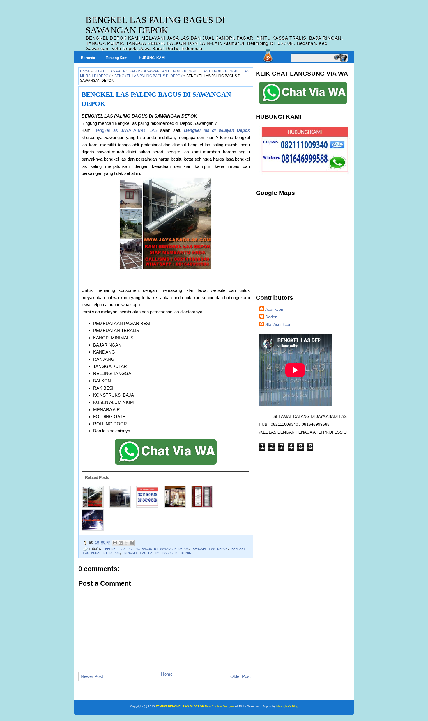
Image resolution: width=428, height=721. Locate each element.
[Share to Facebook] (132, 543)
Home (85, 71)
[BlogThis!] (120, 543)
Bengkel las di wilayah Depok (217, 130)
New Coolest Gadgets (219, 706)
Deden (271, 317)
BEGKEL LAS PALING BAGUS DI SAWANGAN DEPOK (136, 71)
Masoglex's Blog (286, 706)
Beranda (88, 58)
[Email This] (115, 543)
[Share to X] (126, 543)
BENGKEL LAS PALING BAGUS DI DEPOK (148, 76)
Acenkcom (274, 309)
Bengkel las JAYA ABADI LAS (126, 130)
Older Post (240, 676)
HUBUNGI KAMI (152, 58)
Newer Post (92, 676)
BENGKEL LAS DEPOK (202, 71)
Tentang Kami (117, 58)
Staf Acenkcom (279, 324)
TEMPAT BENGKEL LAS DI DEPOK (180, 706)
